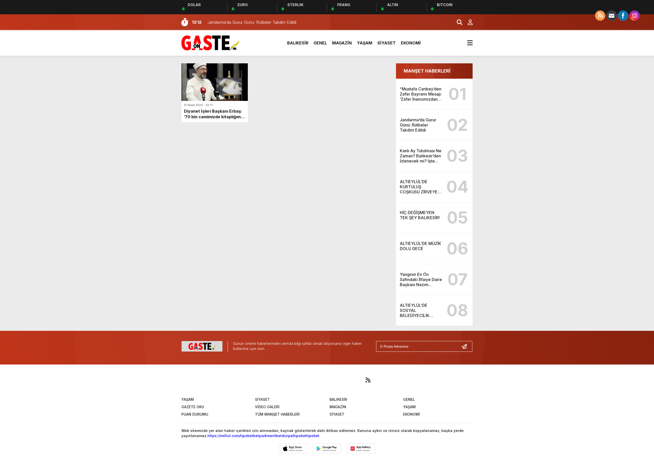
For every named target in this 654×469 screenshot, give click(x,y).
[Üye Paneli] (467, 22)
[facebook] (288, 380)
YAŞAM (364, 42)
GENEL (320, 42)
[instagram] (320, 380)
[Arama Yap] (457, 22)
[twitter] (304, 380)
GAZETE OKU (192, 407)
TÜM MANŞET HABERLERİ (277, 414)
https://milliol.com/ (223, 435)
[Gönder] (466, 346)
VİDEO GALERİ (267, 407)
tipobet (246, 435)
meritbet (274, 435)
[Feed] (368, 380)
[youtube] (336, 380)
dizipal (288, 435)
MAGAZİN (342, 42)
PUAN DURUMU (194, 414)
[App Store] (293, 448)
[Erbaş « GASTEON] (210, 42)
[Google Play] (327, 448)
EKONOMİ (411, 42)
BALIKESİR (297, 42)
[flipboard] (352, 380)
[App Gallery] (360, 448)
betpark (260, 435)
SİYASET (386, 42)
